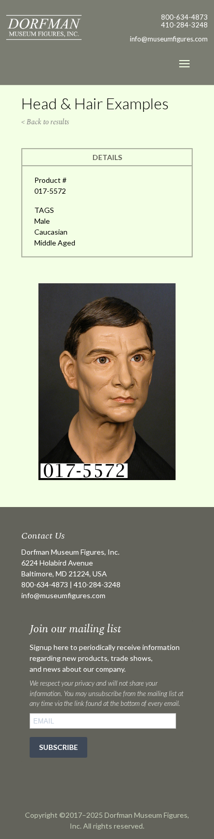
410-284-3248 (184, 25)
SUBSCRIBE (58, 747)
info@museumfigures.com (63, 595)
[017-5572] (107, 477)
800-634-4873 (184, 17)
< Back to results (45, 122)
